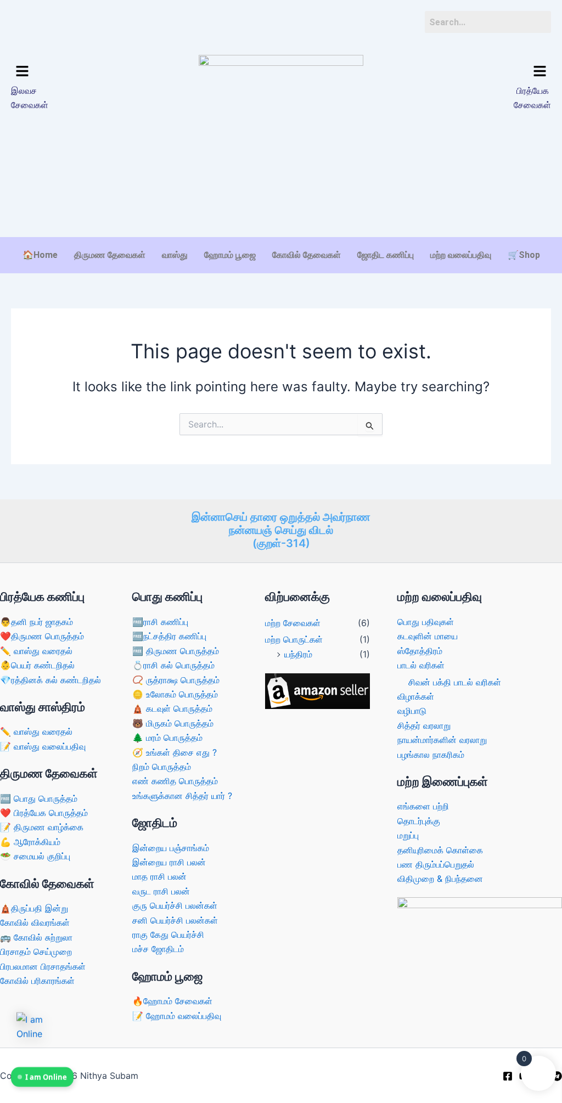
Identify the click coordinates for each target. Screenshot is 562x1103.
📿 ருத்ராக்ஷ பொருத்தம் (176, 679)
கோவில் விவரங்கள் (35, 922)
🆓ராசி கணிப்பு (160, 621)
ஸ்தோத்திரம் (419, 650)
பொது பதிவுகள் (425, 621)
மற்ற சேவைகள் (293, 622)
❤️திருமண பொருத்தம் (42, 636)
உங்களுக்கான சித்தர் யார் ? (182, 795)
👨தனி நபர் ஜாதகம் (36, 621)
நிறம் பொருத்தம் (161, 766)
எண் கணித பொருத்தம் (175, 780)
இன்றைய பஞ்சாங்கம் (170, 847)
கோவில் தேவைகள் (306, 255)
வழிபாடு (411, 710)
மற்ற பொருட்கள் (294, 639)
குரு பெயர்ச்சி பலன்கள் (174, 905)
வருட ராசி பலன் (161, 891)
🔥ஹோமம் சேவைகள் (172, 1000)
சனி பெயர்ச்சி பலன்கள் (175, 920)
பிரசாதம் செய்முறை (36, 951)
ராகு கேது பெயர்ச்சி (168, 934)
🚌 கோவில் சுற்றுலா (36, 937)
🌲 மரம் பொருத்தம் (167, 737)
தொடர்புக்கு (418, 820)
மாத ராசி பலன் (159, 876)
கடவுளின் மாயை (427, 636)
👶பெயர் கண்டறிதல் (37, 665)
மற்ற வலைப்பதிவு (460, 255)
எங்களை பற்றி (423, 806)
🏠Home (40, 255)
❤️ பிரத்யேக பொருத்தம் (44, 812)
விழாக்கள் (415, 696)
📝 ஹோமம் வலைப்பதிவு (176, 1015)
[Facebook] (508, 1076)
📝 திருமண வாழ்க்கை (41, 826)
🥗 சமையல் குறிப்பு (35, 856)
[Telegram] (557, 1076)
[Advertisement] (281, 202)
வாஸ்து (175, 255)
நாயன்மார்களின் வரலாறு (442, 739)
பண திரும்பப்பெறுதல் (435, 864)
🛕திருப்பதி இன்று (34, 908)
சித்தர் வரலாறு (424, 725)
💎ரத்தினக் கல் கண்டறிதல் (50, 679)
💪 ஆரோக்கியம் (30, 841)
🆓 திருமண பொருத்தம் (175, 650)
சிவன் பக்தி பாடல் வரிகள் (454, 682)
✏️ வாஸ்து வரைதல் (36, 650)
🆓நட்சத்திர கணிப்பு (169, 636)
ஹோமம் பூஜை (230, 255)
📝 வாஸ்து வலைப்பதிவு (43, 746)
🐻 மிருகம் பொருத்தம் (172, 723)
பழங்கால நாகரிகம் (430, 754)
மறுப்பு (408, 835)
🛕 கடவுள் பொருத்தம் (172, 708)
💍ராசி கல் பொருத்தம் (173, 665)
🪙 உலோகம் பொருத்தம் (175, 694)
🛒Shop (524, 255)
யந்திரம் (298, 654)
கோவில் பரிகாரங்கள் (37, 980)
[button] (74, 71)
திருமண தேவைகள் (109, 255)
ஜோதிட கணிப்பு (385, 255)
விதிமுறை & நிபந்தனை (440, 878)
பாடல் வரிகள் (421, 665)
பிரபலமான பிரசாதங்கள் (43, 966)
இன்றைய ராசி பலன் (169, 862)
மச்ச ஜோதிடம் (158, 948)
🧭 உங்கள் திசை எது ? (174, 752)
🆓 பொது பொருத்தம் (38, 798)
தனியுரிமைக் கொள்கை (440, 850)
